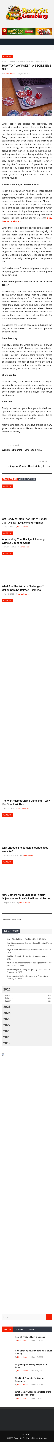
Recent (7, 1329)
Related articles (10, 479)
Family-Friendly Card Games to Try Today (19, 46)
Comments (32, 1329)
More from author (27, 479)
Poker (8, 1290)
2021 (7, 1031)
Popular (19, 1329)
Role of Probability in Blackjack (20, 939)
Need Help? (26, 1434)
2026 (7, 989)
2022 (7, 1025)
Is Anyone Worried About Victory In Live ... (30, 466)
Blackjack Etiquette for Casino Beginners (24, 956)
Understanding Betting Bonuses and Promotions (27, 976)
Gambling (7, 56)
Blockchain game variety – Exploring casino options (28, 969)
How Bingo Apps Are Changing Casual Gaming (26, 943)
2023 (7, 1019)
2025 (7, 1007)
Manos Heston (9, 73)
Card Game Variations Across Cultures (18, 49)
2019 (7, 1043)
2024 (7, 1013)
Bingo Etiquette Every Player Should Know (24, 949)
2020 (7, 1037)
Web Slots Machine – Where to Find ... (22, 449)
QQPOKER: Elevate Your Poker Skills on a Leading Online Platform (24, 1299)
